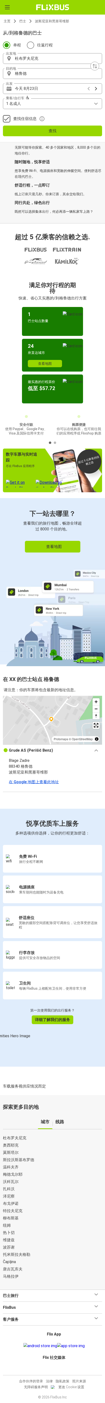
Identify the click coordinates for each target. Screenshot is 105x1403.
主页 (7, 21)
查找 (52, 130)
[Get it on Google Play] (40, 1346)
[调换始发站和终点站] (94, 66)
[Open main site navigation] (7, 7)
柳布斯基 (11, 1218)
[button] (52, 58)
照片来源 (79, 1381)
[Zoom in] (96, 701)
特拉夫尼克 (12, 1210)
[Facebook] (50, 1369)
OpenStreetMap (82, 739)
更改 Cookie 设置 (71, 1387)
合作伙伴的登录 (31, 1381)
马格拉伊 (11, 1276)
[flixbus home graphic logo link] (53, 7)
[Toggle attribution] (97, 739)
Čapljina (9, 1261)
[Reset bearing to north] (96, 715)
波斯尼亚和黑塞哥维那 (52, 21)
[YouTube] (53, 1369)
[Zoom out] (96, 708)
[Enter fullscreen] (96, 725)
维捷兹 (9, 1240)
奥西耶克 (11, 1145)
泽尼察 (9, 1196)
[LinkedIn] (54, 1369)
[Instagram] (51, 1369)
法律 (49, 1381)
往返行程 (45, 45)
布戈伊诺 (11, 1203)
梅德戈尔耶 (12, 1174)
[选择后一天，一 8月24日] (96, 89)
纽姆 (7, 1225)
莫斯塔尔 (11, 1152)
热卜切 (9, 1232)
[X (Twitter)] (56, 1369)
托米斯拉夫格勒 (16, 1254)
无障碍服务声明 (36, 1387)
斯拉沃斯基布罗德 (18, 1159)
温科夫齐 (11, 1167)
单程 (17, 45)
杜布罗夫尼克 (14, 1138)
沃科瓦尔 (11, 1181)
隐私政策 (62, 1381)
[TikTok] (57, 1369)
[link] (52, 581)
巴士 (22, 21)
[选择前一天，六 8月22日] (89, 89)
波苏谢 (9, 1247)
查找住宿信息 (25, 118)
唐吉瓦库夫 (12, 1269)
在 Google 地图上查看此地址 (34, 782)
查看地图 (45, 364)
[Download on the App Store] (71, 1346)
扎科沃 (9, 1189)
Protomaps (61, 739)
